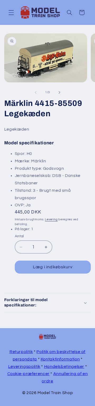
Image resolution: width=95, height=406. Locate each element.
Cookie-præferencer (28, 374)
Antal (19, 236)
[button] (11, 12)
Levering (51, 219)
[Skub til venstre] (35, 92)
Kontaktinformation (60, 359)
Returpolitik (21, 352)
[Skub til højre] (59, 92)
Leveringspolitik (24, 366)
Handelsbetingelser (64, 366)
